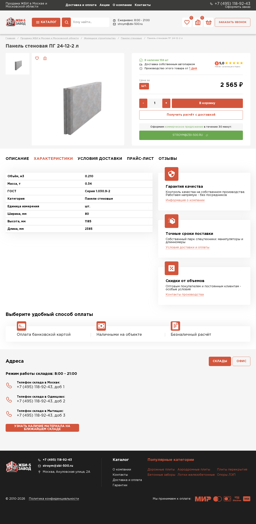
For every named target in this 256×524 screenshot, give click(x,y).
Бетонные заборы (161, 474)
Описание (17, 158)
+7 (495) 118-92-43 (232, 3)
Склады (220, 361)
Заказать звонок (232, 22)
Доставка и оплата (81, 5)
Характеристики (53, 158)
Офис (241, 361)
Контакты (143, 5)
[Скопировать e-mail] (207, 135)
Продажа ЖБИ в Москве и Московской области (49, 38)
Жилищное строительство (100, 38)
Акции (105, 5)
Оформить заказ (237, 7)
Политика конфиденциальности (54, 498)
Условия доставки (100, 158)
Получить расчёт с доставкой (191, 114)
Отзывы (168, 158)
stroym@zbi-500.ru (130, 24)
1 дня (193, 68)
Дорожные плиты (161, 469)
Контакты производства (185, 294)
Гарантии (120, 485)
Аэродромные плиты (193, 469)
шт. (144, 86)
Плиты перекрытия (232, 469)
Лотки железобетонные (196, 474)
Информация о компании (185, 200)
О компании (122, 5)
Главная (10, 38)
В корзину (207, 103)
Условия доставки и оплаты (187, 247)
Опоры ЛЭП (226, 474)
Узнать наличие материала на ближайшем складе (42, 428)
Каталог (49, 22)
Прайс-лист (140, 158)
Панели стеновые (131, 38)
